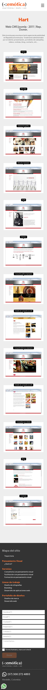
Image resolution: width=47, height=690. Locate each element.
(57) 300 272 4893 (19, 674)
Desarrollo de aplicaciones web (17, 591)
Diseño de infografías (13, 585)
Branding (8, 588)
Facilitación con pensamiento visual (18, 575)
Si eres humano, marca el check (18, 650)
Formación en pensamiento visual (17, 577)
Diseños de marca (11, 598)
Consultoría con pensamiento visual (18, 572)
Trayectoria (9, 556)
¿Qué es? (8, 564)
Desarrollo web (10, 601)
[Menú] (42, 5)
